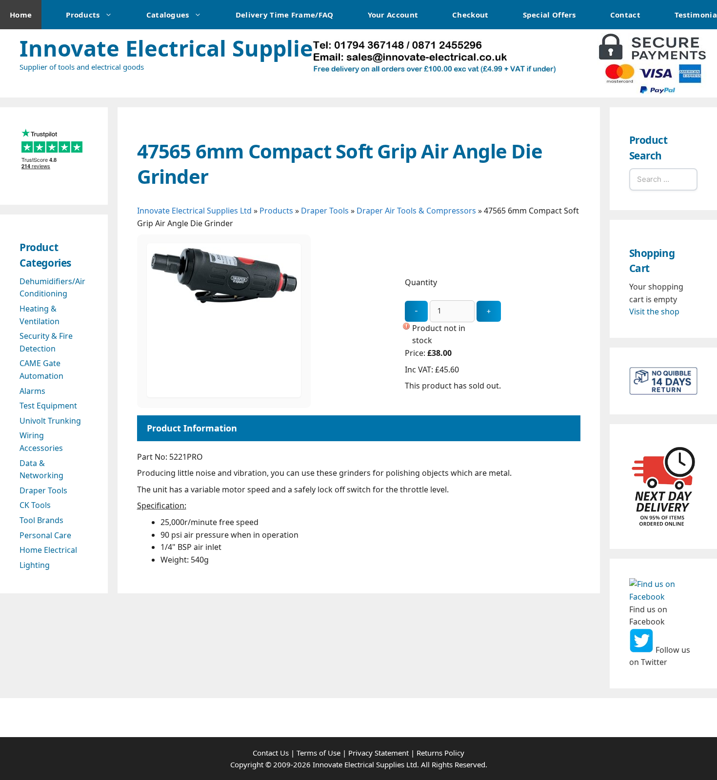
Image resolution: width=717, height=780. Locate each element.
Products (83, 15)
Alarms (32, 391)
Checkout (470, 15)
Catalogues (167, 15)
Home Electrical (48, 550)
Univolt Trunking (50, 420)
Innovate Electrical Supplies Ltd (192, 48)
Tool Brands (41, 520)
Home (21, 15)
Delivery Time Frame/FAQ (285, 15)
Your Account (393, 15)
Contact (625, 15)
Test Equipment (48, 405)
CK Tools (35, 505)
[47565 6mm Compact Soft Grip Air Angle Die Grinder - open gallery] (224, 394)
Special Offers (549, 15)
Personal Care (45, 535)
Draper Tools (325, 210)
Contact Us (271, 753)
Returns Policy (440, 753)
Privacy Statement (378, 753)
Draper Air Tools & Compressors (416, 210)
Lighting (35, 565)
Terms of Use (318, 753)
